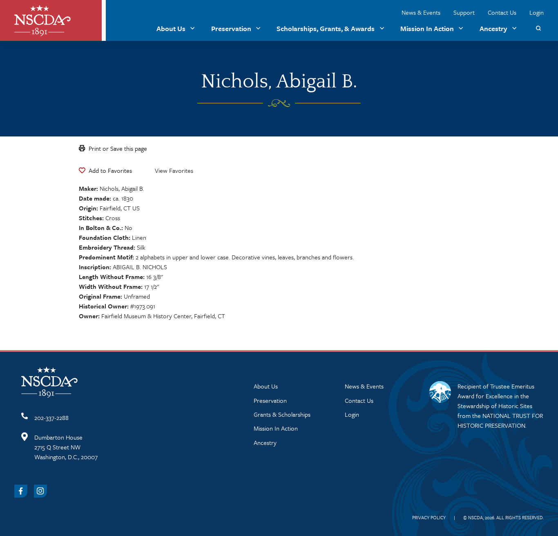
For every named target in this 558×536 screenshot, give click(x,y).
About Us (170, 28)
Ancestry (493, 28)
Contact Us (502, 12)
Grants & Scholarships (282, 414)
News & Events (421, 12)
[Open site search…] (538, 28)
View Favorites (174, 170)
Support (464, 12)
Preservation (231, 28)
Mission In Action (427, 28)
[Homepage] (42, 20)
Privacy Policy (429, 517)
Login (536, 12)
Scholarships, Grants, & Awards (326, 28)
